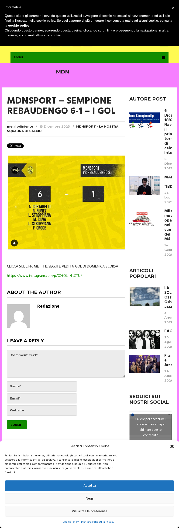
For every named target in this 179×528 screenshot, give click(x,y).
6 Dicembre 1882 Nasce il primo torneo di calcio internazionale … (168, 132)
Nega (89, 498)
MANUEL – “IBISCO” (168, 182)
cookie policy (19, 25)
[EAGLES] (144, 339)
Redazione (48, 306)
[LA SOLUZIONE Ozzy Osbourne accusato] (144, 296)
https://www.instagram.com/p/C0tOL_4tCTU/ (44, 276)
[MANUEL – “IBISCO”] (144, 185)
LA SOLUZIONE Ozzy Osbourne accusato (168, 297)
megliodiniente (20, 126)
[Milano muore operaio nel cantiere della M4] (144, 219)
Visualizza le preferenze (89, 511)
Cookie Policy (70, 522)
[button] (172, 446)
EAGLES (168, 331)
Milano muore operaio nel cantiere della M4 (168, 225)
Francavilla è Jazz (168, 361)
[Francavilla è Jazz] (144, 364)
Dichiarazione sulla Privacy (97, 522)
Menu (18, 57)
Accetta (89, 486)
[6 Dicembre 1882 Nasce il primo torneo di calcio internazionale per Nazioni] (144, 119)
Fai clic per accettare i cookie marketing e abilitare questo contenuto (150, 427)
